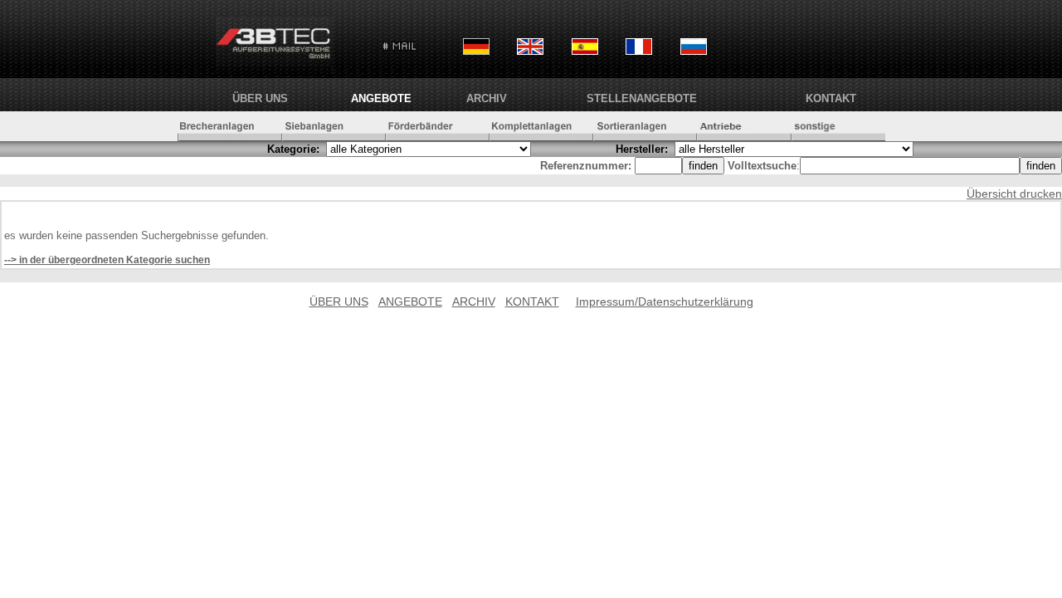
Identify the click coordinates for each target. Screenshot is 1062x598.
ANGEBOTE (381, 98)
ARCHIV (486, 98)
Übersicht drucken (1014, 193)
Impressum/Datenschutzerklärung (664, 301)
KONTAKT (831, 98)
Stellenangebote (642, 98)
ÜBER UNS (260, 98)
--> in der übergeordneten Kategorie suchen (107, 260)
